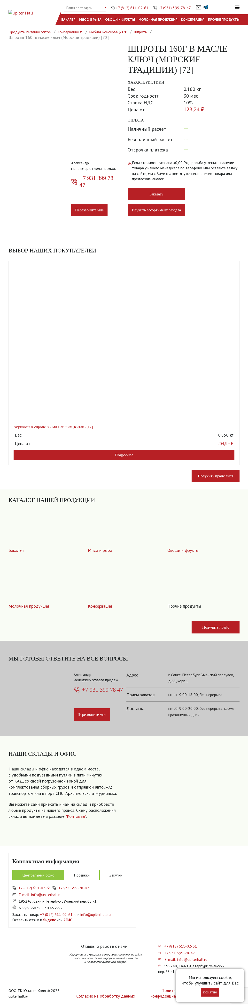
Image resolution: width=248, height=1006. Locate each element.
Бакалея (68, 20)
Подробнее (124, 455)
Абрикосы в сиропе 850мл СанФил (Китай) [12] (53, 427)
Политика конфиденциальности (170, 993)
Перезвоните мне (89, 210)
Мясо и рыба (90, 20)
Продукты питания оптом (29, 31)
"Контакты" (75, 816)
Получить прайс (215, 627)
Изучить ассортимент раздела (156, 210)
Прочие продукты (224, 20)
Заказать (156, 194)
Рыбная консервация (106, 31)
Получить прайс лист (215, 476)
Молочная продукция (158, 20)
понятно (210, 992)
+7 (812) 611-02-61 (132, 7)
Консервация (192, 20)
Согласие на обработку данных (105, 996)
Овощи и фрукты (120, 20)
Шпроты (140, 31)
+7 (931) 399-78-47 (174, 7)
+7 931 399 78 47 (96, 181)
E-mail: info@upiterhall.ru (40, 894)
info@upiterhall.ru (95, 914)
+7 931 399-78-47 (73, 887)
